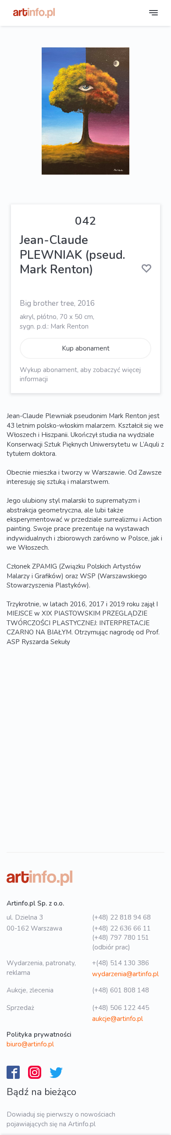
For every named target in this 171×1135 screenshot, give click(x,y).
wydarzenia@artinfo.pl (125, 974)
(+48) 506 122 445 (120, 1007)
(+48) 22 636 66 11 (121, 928)
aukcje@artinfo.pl (117, 1018)
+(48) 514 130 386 (120, 963)
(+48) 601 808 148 (120, 990)
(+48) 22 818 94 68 (121, 917)
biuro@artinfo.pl (30, 1044)
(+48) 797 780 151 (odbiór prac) (120, 942)
